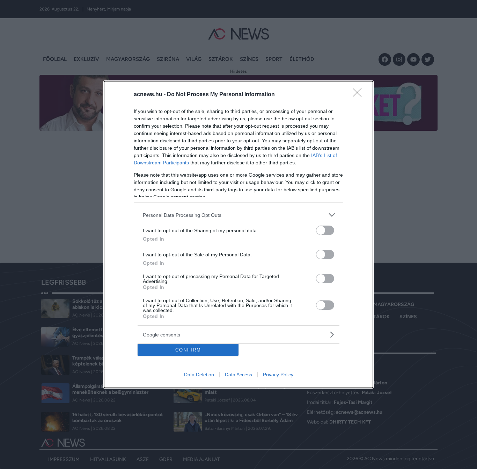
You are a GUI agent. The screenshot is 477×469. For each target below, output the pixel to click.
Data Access (238, 374)
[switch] (325, 230)
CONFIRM (188, 350)
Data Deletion (199, 374)
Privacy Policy (278, 374)
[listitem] (238, 215)
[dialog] (238, 234)
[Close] (359, 94)
